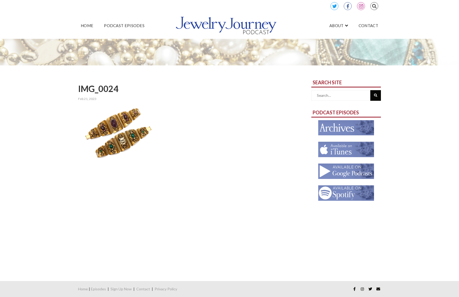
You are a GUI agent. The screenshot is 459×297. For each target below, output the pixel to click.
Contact (143, 289)
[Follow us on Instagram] (362, 289)
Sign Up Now (121, 289)
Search (374, 6)
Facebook (348, 6)
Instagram (361, 6)
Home (83, 289)
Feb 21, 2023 (87, 99)
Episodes (98, 289)
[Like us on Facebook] (354, 289)
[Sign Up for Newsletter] (378, 289)
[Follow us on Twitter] (370, 289)
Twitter (334, 6)
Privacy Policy (166, 289)
